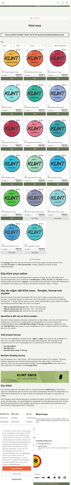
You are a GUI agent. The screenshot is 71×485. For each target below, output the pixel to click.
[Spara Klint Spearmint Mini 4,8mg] (27, 156)
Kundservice (4, 414)
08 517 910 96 (42, 446)
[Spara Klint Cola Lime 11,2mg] (50, 50)
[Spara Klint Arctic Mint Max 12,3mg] (4, 224)
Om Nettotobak (31, 418)
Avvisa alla (17, 474)
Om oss (29, 414)
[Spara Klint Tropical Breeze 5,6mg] (4, 50)
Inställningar (17, 479)
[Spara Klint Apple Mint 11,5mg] (4, 190)
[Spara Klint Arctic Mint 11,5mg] (50, 156)
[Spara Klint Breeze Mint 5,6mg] (27, 85)
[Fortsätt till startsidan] (53, 413)
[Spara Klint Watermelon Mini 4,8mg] (27, 121)
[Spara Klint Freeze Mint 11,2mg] (50, 121)
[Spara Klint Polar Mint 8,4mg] (4, 156)
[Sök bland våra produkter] (26, 14)
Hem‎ (31, 18)
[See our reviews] (47, 5)
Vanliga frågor (4, 422)
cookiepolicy (25, 453)
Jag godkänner (16, 468)
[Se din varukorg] (60, 14)
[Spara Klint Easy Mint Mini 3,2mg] (50, 190)
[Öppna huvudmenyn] (9, 14)
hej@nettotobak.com (44, 443)
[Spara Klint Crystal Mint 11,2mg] (27, 224)
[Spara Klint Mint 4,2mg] (4, 85)
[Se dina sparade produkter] (43, 14)
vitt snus (7, 262)
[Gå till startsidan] (34, 9)
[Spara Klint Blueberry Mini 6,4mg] (50, 85)
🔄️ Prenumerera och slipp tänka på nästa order (34, 2)
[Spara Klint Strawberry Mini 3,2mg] (27, 50)
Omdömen (29, 422)
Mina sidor (15, 414)
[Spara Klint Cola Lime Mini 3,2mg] (4, 121)
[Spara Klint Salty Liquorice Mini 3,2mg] (27, 190)
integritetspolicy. (15, 464)
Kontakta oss (4, 418)
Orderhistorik (15, 422)
